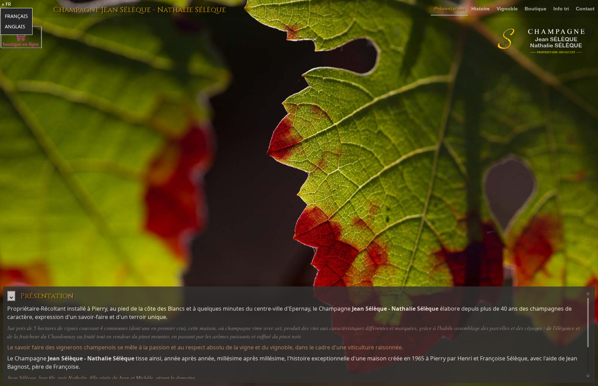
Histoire (480, 8)
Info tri (561, 8)
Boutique (535, 8)
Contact (585, 8)
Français (16, 16)
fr (8, 4)
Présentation (449, 8)
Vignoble (507, 8)
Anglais (15, 26)
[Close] (11, 296)
